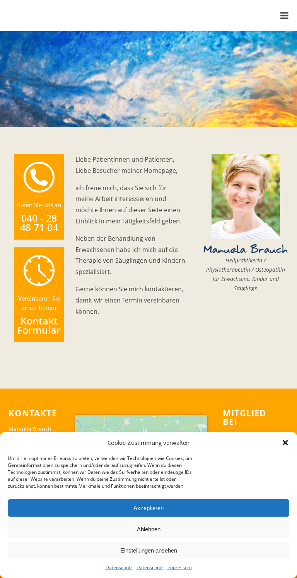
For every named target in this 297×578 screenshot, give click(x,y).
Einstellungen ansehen (148, 550)
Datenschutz (119, 567)
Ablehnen (148, 529)
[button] (285, 442)
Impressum (179, 567)
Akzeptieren (148, 508)
